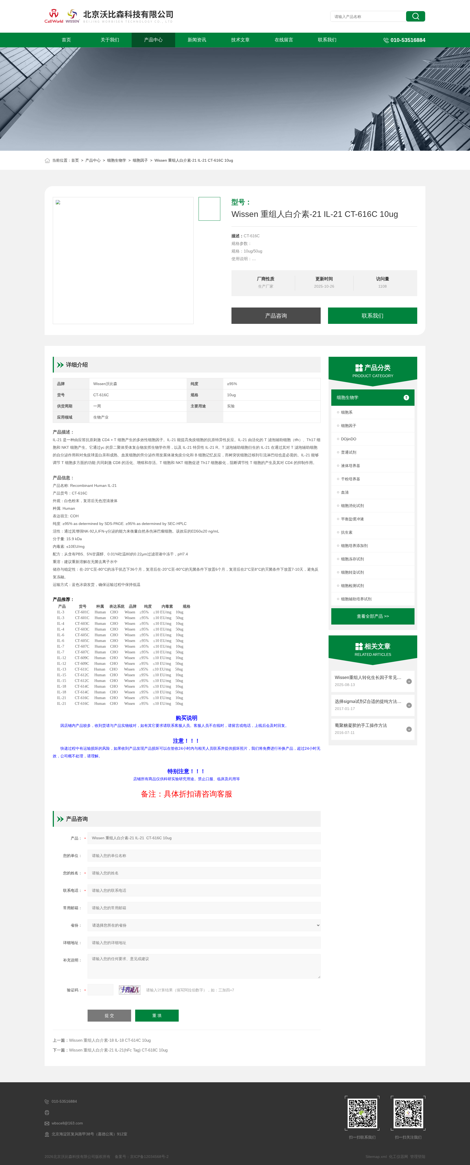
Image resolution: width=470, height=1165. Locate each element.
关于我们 (110, 39)
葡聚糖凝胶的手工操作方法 (361, 725)
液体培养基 (350, 465)
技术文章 (240, 39)
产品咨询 (276, 316)
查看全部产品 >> (373, 616)
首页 (66, 39)
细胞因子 (140, 160)
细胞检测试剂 (352, 585)
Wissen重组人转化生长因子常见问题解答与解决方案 (369, 677)
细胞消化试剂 (352, 505)
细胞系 (346, 412)
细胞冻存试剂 (352, 559)
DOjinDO (348, 439)
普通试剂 (348, 452)
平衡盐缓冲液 (352, 519)
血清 (345, 492)
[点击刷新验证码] (130, 990)
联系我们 (327, 39)
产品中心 (153, 39)
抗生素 (346, 532)
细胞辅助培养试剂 (356, 599)
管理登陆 (417, 1156)
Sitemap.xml (376, 1156)
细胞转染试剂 (352, 572)
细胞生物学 (116, 160)
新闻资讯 (197, 39)
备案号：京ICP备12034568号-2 (142, 1156)
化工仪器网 (398, 1156)
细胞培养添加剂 (354, 545)
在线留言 (284, 39)
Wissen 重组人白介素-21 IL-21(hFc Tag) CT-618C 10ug (118, 1050)
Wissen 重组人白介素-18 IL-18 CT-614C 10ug (110, 1040)
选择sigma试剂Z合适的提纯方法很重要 (369, 701)
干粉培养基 (350, 479)
